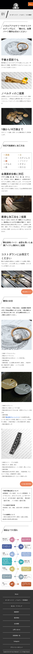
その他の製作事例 (26, 484)
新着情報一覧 (16, 635)
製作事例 (16, 618)
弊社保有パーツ (27, 292)
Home (16, 594)
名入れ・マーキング (16, 606)
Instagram (16, 641)
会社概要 (16, 623)
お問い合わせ (16, 629)
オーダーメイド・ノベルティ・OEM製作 (16, 600)
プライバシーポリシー (16, 647)
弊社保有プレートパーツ (12, 417)
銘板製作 (16, 612)
